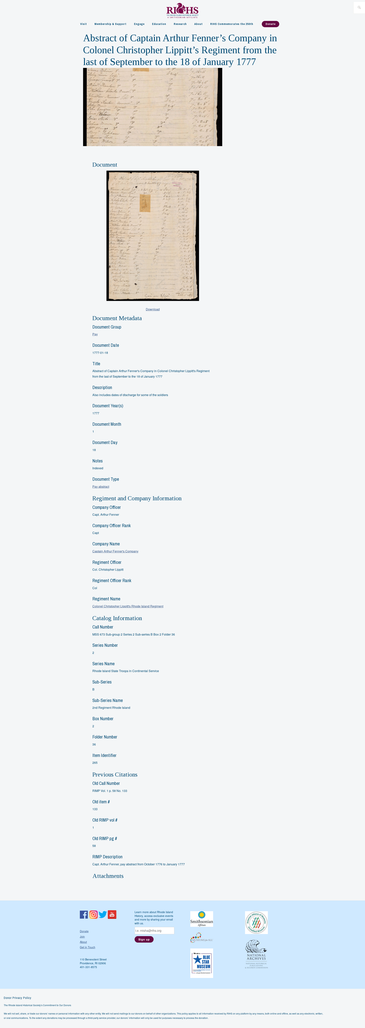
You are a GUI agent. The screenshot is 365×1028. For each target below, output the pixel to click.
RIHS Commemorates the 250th (231, 24)
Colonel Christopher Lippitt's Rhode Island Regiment (127, 606)
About (198, 24)
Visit (83, 24)
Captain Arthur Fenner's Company (115, 551)
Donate (270, 24)
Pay (95, 334)
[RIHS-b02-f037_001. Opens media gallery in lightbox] (153, 236)
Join (82, 936)
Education (159, 24)
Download (153, 309)
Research (180, 24)
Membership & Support (110, 24)
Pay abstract (100, 486)
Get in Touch (87, 947)
